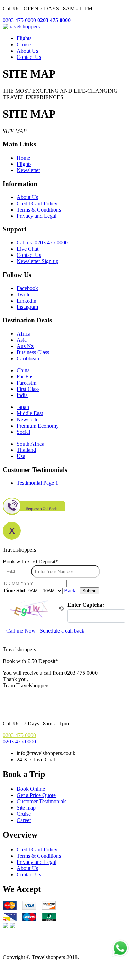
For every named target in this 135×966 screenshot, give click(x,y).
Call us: (42, 242)
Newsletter (28, 170)
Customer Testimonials (41, 801)
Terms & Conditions (39, 210)
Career (24, 820)
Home (23, 158)
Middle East (30, 413)
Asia (22, 340)
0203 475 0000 (19, 20)
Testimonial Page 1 (37, 483)
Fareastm (26, 383)
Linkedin (26, 301)
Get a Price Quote (36, 795)
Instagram (27, 307)
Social (23, 432)
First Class (28, 389)
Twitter (24, 294)
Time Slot (14, 590)
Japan (23, 407)
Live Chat (27, 249)
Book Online (31, 789)
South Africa (30, 444)
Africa (23, 334)
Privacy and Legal (36, 216)
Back (70, 590)
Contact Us (29, 57)
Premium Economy (38, 426)
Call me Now (21, 631)
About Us (27, 51)
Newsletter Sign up (37, 261)
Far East (26, 376)
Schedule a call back (62, 631)
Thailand (26, 450)
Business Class (33, 352)
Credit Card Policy (37, 203)
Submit (89, 590)
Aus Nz (25, 346)
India (22, 395)
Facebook (27, 288)
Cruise (24, 44)
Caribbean (28, 358)
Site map (26, 808)
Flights (24, 38)
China (23, 370)
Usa (21, 456)
